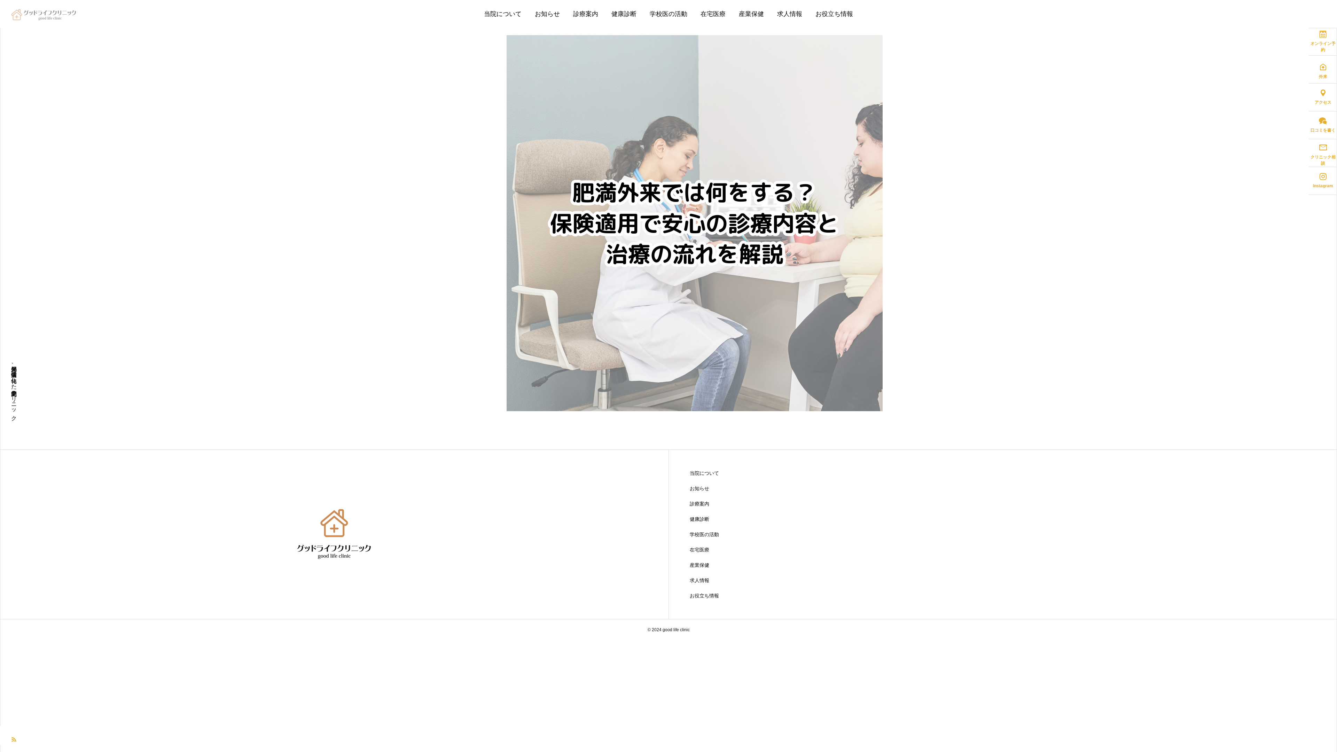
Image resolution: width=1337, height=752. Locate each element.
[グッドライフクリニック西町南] (44, 14)
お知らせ (547, 13)
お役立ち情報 (834, 13)
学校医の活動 (668, 13)
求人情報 (789, 13)
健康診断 (623, 13)
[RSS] (14, 739)
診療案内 (585, 13)
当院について (503, 13)
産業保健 (751, 13)
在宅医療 (713, 13)
